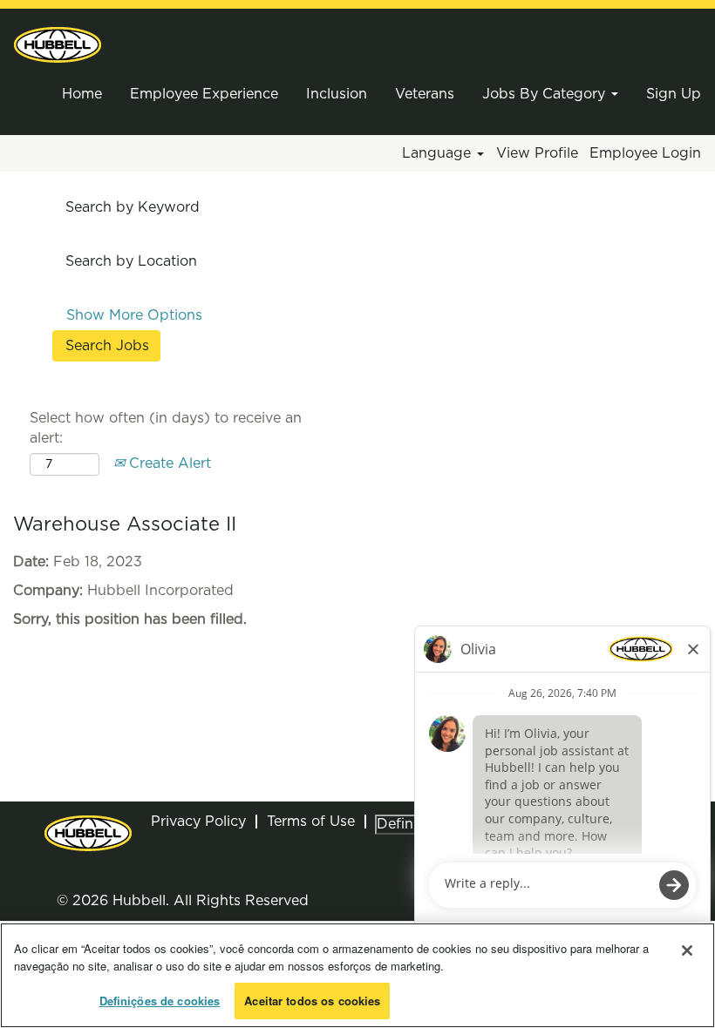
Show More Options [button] (134, 315)
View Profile (537, 153)
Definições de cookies (160, 1000)
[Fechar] (687, 950)
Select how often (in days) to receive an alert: (166, 428)
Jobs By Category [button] (545, 94)
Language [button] (438, 153)
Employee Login (645, 153)
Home (82, 94)
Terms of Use (311, 821)
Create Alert (168, 463)
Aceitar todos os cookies (312, 1000)
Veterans (424, 94)
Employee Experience (204, 94)
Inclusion (336, 94)
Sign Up (673, 94)
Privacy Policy (198, 821)
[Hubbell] (57, 45)
